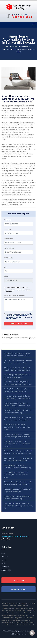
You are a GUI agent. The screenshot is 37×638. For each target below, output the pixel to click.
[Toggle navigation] (34, 25)
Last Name (7, 229)
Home (7, 47)
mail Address (8, 239)
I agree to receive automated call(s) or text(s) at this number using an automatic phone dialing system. (19, 316)
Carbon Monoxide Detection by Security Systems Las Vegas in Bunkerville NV (17, 418)
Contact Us (5, 567)
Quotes (4, 560)
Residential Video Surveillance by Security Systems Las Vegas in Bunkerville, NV (18, 483)
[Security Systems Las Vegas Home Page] (18, 7)
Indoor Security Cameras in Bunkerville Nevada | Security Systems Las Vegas (17, 397)
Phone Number (9, 248)
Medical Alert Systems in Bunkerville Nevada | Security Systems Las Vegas (17, 404)
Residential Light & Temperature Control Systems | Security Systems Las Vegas (18, 452)
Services (4, 563)
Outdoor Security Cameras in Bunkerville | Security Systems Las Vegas (18, 411)
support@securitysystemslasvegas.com (19, 338)
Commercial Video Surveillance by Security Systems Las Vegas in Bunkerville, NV (18, 459)
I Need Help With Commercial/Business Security (19, 290)
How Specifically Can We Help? (14, 295)
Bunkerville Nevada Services (20, 47)
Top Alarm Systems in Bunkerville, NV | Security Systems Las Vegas (17, 376)
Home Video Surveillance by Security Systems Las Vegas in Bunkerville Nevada (18, 383)
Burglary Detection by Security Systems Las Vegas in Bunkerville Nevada (17, 390)
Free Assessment (18, 589)
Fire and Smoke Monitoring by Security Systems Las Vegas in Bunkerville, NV (17, 354)
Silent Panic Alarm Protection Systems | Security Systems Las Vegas (17, 497)
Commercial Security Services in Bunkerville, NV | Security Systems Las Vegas (17, 426)
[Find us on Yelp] (8, 539)
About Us (4, 557)
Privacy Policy (6, 570)
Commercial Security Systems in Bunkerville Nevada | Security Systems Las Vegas (17, 443)
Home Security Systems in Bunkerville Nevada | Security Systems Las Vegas (17, 368)
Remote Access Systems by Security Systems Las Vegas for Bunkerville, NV (17, 435)
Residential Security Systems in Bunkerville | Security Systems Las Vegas (18, 466)
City (5, 267)
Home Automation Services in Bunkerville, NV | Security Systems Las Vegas (18, 361)
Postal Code (8, 258)
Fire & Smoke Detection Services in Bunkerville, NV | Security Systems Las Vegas (17, 474)
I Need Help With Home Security (16, 287)
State (6, 276)
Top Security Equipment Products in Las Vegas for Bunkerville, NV (17, 490)
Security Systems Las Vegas (20, 631)
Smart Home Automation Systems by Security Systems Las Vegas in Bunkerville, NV (18, 505)
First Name (7, 220)
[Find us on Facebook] (3, 539)
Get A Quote (18, 580)
